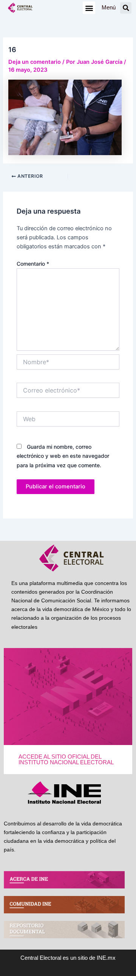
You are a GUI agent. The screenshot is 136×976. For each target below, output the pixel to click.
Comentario (33, 263)
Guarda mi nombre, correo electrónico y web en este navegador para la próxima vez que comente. (63, 455)
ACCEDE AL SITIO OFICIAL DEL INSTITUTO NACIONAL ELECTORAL (66, 759)
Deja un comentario (34, 61)
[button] (89, 8)
